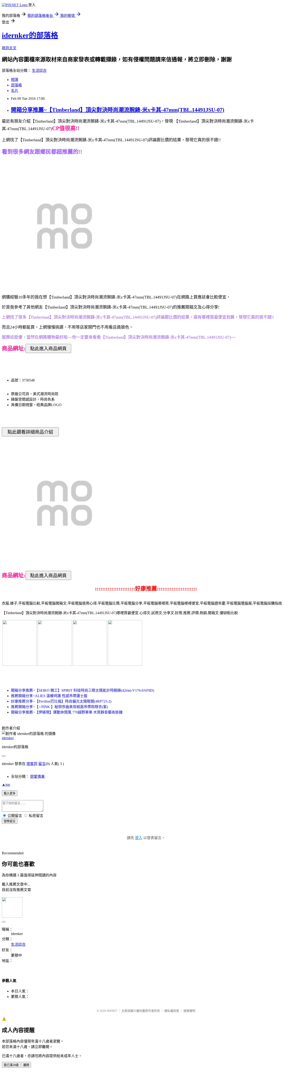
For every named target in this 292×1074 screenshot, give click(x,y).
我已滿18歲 (11, 1065)
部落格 (16, 85)
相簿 (14, 80)
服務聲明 (189, 1010)
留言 (42, 764)
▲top (6, 784)
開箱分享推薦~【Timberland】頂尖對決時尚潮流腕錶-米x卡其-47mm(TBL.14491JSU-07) (117, 110)
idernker (8, 738)
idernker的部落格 (30, 35)
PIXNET (112, 1010)
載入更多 (10, 793)
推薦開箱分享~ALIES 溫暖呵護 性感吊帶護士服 (49, 696)
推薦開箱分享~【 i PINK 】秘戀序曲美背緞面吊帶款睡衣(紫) (59, 707)
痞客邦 (31, 764)
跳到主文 (9, 48)
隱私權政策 (171, 1010)
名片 (14, 91)
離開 (26, 1065)
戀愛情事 (37, 776)
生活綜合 (39, 70)
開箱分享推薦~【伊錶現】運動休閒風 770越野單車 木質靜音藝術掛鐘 (67, 712)
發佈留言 (10, 821)
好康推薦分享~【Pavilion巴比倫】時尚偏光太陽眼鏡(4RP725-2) (61, 701)
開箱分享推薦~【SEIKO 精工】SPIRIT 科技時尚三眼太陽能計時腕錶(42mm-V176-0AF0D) (82, 690)
